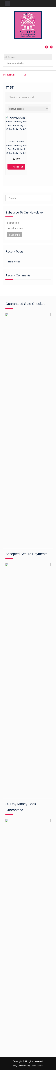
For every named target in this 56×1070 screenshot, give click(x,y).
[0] (50, 51)
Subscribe (13, 222)
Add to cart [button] (18, 167)
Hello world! (14, 261)
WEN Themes (37, 1066)
